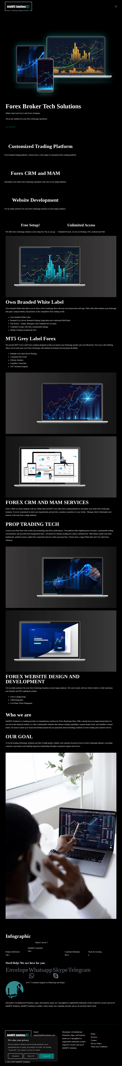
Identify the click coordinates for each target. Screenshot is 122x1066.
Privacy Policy (96, 1044)
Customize (15, 1056)
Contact (94, 1040)
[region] (31, 1048)
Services (94, 1037)
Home (93, 1034)
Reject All (31, 1056)
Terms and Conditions (99, 1047)
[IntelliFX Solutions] (18, 6)
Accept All (46, 1056)
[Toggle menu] (116, 6)
